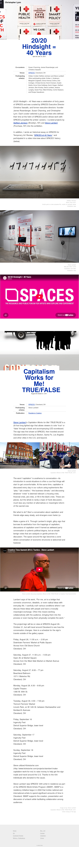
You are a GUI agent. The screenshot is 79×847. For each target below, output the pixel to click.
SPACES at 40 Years (43, 135)
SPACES (31, 73)
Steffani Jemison (20, 122)
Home (14, 831)
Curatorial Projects (18, 836)
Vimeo (42, 838)
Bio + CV (42, 831)
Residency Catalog (35, 413)
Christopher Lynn (13, 2)
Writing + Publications (19, 838)
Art (14, 833)
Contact (42, 833)
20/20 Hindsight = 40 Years (39, 46)
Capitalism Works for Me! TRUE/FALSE (41, 380)
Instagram (43, 836)
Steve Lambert (51, 122)
